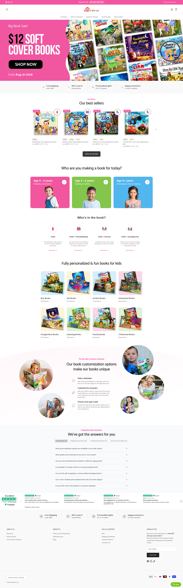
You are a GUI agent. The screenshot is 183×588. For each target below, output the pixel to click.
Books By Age (106, 17)
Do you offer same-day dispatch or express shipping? (75, 486)
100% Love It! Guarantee (61, 534)
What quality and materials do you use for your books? (75, 455)
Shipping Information (78, 441)
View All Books (91, 154)
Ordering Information (98, 441)
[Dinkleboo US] (91, 9)
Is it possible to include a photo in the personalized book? (76, 467)
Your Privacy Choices (14, 540)
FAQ (103, 534)
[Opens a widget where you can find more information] (176, 584)
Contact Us (106, 543)
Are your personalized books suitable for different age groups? (78, 461)
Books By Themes (92, 17)
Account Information (119, 441)
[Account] (171, 9)
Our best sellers (91, 103)
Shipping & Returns (108, 537)
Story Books (61, 441)
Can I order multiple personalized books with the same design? (78, 479)
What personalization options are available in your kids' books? (78, 448)
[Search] (7, 9)
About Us (10, 534)
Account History (107, 540)
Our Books (63, 17)
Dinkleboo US (15, 582)
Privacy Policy (11, 537)
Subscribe (153, 555)
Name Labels (118, 17)
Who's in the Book (77, 17)
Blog (54, 540)
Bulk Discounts (58, 537)
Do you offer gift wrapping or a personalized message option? (78, 473)
